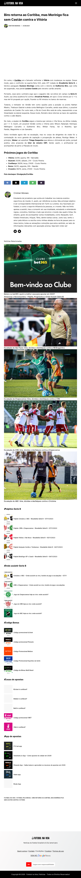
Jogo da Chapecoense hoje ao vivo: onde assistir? (31, 594)
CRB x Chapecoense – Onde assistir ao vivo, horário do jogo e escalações (39, 585)
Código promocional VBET (23, 718)
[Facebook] (7, 183)
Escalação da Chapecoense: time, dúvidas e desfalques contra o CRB (32, 399)
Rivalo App (17, 784)
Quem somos (22, 851)
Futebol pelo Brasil (24, 798)
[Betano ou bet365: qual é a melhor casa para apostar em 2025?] (40, 268)
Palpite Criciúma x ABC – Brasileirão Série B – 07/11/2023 (33, 519)
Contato (31, 851)
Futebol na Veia (9, 798)
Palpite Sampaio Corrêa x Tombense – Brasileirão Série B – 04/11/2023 (38, 547)
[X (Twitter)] (15, 183)
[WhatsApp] (32, 183)
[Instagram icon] (19, 231)
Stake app (17, 774)
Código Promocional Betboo (23, 651)
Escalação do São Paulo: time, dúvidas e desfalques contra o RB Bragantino (34, 348)
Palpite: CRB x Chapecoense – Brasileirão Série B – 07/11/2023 (35, 528)
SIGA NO (34, 856)
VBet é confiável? (20, 727)
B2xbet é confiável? (20, 689)
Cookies (48, 851)
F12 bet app (18, 746)
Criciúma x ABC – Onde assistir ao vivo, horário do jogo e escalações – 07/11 (40, 575)
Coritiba (18, 80)
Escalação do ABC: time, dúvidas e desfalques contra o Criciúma (30, 501)
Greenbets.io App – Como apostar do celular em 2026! (32, 756)
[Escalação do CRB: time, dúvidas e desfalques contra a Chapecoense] (40, 424)
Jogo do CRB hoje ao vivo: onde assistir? (28, 604)
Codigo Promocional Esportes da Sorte (27, 661)
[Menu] (76, 3)
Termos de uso (58, 851)
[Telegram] (24, 183)
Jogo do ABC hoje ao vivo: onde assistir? (28, 613)
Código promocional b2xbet (23, 632)
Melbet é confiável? (20, 699)
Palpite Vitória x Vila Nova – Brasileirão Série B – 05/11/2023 (34, 538)
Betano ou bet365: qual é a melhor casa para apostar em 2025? (29, 294)
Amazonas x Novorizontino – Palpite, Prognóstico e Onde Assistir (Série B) (34, 297)
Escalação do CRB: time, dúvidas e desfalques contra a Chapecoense (32, 450)
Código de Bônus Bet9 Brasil (23, 670)
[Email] (41, 183)
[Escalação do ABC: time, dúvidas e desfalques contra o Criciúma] (40, 475)
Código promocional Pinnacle (24, 642)
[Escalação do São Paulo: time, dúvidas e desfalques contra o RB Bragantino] (40, 322)
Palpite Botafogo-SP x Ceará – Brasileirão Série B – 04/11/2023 (35, 556)
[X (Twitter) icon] (15, 231)
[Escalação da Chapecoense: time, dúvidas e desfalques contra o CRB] (40, 373)
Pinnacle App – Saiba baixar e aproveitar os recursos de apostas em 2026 (39, 765)
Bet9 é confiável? (19, 708)
